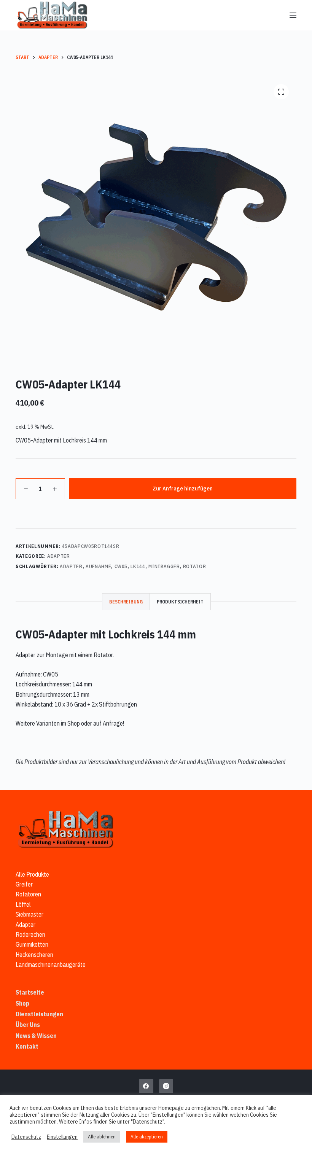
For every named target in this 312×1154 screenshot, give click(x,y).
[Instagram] (166, 1086)
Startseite (30, 992)
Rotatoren (28, 894)
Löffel (23, 904)
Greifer (24, 884)
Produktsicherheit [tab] (180, 602)
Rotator (194, 566)
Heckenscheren (34, 954)
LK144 (138, 566)
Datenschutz (26, 1136)
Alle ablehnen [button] (102, 1136)
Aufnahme (98, 566)
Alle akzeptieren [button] (147, 1136)
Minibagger (164, 566)
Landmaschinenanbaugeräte (51, 964)
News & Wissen (36, 1035)
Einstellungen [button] (62, 1136)
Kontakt (27, 1046)
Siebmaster (29, 914)
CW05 (121, 566)
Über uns (28, 1024)
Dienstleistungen (39, 1014)
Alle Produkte (32, 874)
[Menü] (293, 15)
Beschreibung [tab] (126, 602)
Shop (22, 1003)
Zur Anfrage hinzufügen (183, 488)
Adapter (58, 556)
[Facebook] (146, 1086)
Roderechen (30, 934)
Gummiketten (32, 944)
